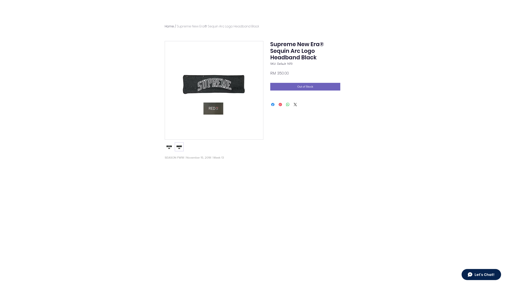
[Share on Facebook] (272, 104)
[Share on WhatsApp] (287, 104)
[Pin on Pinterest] (280, 104)
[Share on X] (295, 104)
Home (169, 26)
